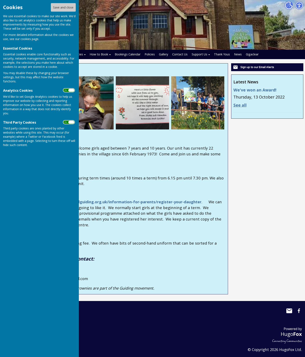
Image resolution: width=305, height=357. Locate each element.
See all (239, 105)
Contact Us (180, 54)
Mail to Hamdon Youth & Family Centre (289, 311)
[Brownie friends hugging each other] (87, 102)
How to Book (99, 54)
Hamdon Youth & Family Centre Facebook (299, 311)
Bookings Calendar (127, 54)
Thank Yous (222, 54)
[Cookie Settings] (289, 5)
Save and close (63, 7)
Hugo (291, 333)
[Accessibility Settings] (299, 5)
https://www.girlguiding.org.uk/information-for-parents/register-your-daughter (124, 201)
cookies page (29, 39)
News (238, 54)
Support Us (199, 54)
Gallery (163, 54)
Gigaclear (252, 54)
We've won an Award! (254, 90)
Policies (150, 54)
